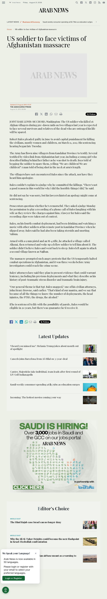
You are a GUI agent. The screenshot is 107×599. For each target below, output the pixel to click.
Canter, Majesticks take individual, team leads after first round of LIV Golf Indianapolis (45, 373)
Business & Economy (31, 22)
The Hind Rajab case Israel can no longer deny (35, 522)
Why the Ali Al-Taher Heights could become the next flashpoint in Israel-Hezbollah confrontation (44, 540)
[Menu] (3, 2)
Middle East (15, 519)
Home (9, 29)
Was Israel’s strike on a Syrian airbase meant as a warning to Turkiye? (43, 557)
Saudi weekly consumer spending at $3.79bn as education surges (68, 22)
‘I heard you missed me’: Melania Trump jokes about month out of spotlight (44, 347)
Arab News (16, 2)
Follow (92, 114)
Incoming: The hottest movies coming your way (36, 397)
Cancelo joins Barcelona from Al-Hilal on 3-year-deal (38, 358)
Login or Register (13, 578)
